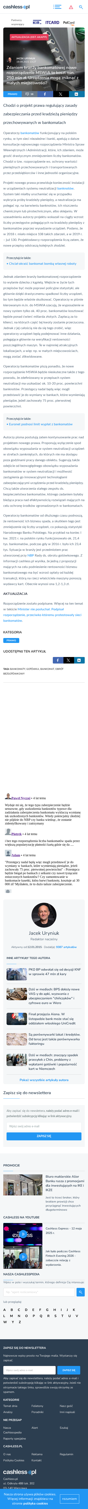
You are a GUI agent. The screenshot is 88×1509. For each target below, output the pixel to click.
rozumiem (69, 1499)
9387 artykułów (66, 947)
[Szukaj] (82, 7)
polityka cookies (35, 1503)
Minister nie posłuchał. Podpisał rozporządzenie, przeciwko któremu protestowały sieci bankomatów (42, 615)
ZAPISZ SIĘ (44, 1136)
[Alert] (71, 7)
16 (31, 94)
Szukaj (64, 1428)
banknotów (65, 188)
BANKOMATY (17, 669)
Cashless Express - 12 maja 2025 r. (64, 1231)
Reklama (37, 1454)
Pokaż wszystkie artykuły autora (44, 1080)
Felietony (37, 1406)
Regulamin (66, 1454)
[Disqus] (44, 734)
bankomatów (29, 133)
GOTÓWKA (32, 669)
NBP (30, 555)
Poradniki (37, 1412)
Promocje (11, 1165)
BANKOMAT (47, 669)
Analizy (7, 1412)
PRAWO (12, 94)
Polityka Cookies (13, 1460)
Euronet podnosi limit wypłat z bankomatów (40, 424)
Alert (35, 1428)
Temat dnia (10, 1406)
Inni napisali (67, 1412)
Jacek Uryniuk (25, 58)
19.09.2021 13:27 (26, 61)
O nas (7, 1454)
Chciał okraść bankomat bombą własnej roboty (41, 263)
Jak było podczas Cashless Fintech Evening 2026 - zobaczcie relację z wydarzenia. (63, 1258)
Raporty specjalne (14, 1439)
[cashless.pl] (16, 7)
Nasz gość (66, 1406)
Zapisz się (68, 1370)
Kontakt (37, 1460)
